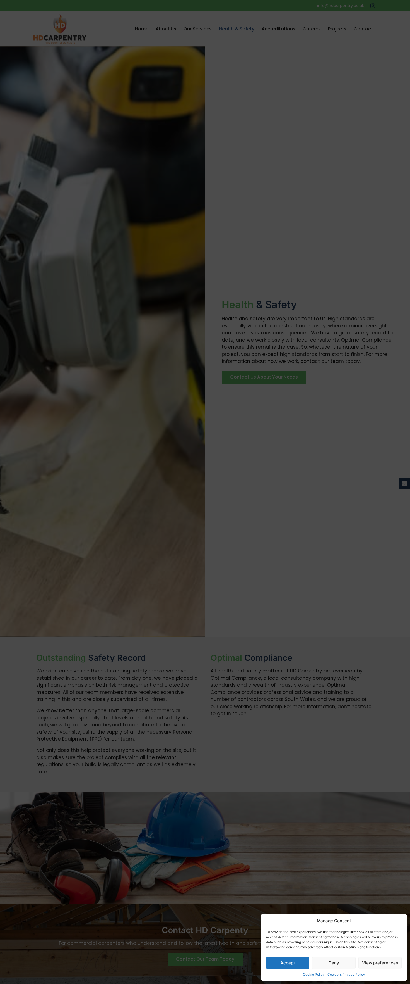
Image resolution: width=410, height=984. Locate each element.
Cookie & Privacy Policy (346, 974)
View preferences (380, 963)
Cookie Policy (314, 974)
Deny (334, 963)
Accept (287, 963)
